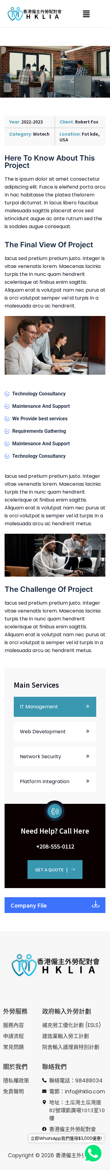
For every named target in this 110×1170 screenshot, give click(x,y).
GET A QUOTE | (51, 869)
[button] (86, 14)
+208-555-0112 (55, 846)
